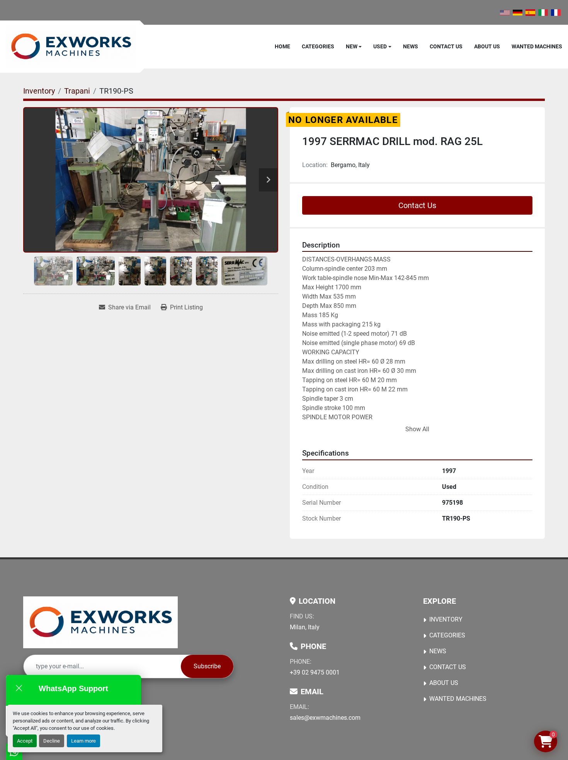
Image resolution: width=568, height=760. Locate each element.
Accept (24, 741)
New (351, 46)
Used (380, 46)
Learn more (83, 741)
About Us (487, 46)
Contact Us (446, 46)
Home (282, 46)
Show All (417, 429)
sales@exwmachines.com (325, 717)
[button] (354, 46)
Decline (51, 741)
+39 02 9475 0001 (315, 672)
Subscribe (207, 666)
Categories (318, 46)
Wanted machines (537, 46)
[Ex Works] (100, 622)
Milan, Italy (305, 627)
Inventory (446, 619)
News (410, 46)
